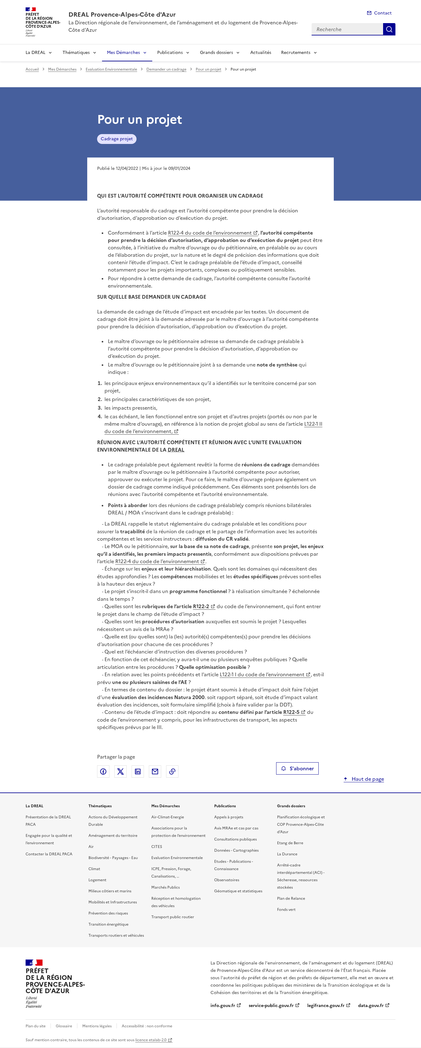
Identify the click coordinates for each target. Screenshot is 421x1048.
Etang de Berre (290, 843)
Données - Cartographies (236, 850)
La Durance (287, 854)
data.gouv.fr (371, 1005)
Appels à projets (228, 817)
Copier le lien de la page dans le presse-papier (172, 771)
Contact (383, 13)
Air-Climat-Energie (167, 817)
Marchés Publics (165, 887)
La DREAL (35, 52)
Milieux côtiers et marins (109, 891)
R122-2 (201, 606)
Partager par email (155, 771)
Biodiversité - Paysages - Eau (113, 858)
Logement (97, 880)
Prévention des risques (108, 913)
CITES (156, 846)
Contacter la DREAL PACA (49, 854)
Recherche (389, 29)
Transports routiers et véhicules (116, 935)
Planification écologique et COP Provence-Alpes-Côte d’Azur (301, 824)
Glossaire (64, 1026)
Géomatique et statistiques (238, 891)
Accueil (32, 69)
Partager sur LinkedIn (138, 771)
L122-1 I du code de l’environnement (262, 674)
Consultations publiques (235, 839)
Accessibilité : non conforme (147, 1026)
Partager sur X (120, 771)
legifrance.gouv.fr (326, 1005)
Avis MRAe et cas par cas (236, 828)
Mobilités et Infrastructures (112, 902)
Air (91, 846)
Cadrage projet (117, 139)
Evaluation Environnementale (111, 69)
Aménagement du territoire (112, 835)
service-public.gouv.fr (271, 1005)
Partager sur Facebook (103, 771)
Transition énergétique (108, 924)
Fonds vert (286, 909)
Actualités (260, 52)
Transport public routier (172, 917)
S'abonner (302, 768)
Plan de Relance (291, 898)
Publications (170, 52)
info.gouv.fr (223, 1005)
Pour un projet (208, 69)
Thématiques (76, 52)
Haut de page (367, 779)
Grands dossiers (216, 52)
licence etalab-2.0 (150, 1040)
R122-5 (291, 712)
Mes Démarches (123, 52)
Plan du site (36, 1026)
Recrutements (295, 52)
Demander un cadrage (166, 69)
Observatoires (226, 880)
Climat (94, 869)
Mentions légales (97, 1026)
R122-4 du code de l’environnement (210, 232)
